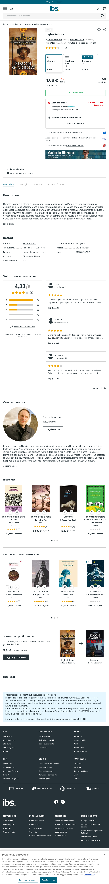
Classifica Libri (9, 740)
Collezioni (43, 747)
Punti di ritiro (8, 821)
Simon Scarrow (54, 39)
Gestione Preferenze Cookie (40, 836)
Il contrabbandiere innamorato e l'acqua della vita (95, 518)
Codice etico (60, 836)
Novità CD (78, 736)
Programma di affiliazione (65, 824)
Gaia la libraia (9, 832)
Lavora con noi (61, 832)
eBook (5, 751)
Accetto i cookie (48, 880)
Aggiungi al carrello (16, 657)
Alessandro (60, 355)
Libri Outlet (7, 744)
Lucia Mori (50, 43)
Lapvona (68, 517)
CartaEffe (7, 828)
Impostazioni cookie (27, 880)
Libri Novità (7, 736)
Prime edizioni (44, 736)
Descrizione (8, 184)
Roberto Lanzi (77, 39)
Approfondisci (10, 466)
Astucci (77, 778)
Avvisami (77, 92)
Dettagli (23, 184)
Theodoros (13, 591)
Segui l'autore (53, 429)
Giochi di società (46, 771)
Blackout (94, 660)
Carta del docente (36, 821)
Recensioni (38, 184)
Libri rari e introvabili (46, 740)
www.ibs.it (83, 703)
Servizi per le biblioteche (64, 821)
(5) (31, 292)
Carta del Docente (74, 132)
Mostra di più (99, 388)
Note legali (9, 676)
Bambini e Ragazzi (10, 778)
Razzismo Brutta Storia (90, 840)
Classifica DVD (9, 767)
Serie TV (6, 775)
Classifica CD (79, 740)
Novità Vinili (79, 747)
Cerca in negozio (75, 123)
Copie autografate (46, 744)
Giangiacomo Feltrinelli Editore (90, 825)
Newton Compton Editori (80, 43)
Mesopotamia (68, 591)
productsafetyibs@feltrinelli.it (71, 719)
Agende (77, 767)
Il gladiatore (67, 660)
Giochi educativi (45, 767)
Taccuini (77, 764)
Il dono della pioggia (41, 517)
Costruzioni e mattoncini (49, 764)
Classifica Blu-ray (10, 771)
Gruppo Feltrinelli (88, 821)
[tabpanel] (22, 51)
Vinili (76, 744)
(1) (38, 305)
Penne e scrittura (81, 771)
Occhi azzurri (95, 591)
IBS (55, 85)
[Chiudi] (105, 854)
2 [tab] (54, 618)
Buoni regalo (8, 824)
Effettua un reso (35, 828)
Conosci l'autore (56, 184)
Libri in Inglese (8, 747)
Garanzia (33, 832)
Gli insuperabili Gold (32, 256)
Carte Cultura (34, 824)
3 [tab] (57, 618)
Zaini (76, 775)
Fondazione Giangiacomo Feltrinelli (92, 831)
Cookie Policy (89, 874)
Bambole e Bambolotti (48, 775)
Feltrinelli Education (89, 837)
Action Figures (44, 778)
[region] (54, 867)
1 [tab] (22, 73)
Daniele (58, 319)
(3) (38, 300)
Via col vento (41, 591)
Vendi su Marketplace (64, 828)
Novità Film (7, 764)
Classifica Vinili (80, 751)
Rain (56, 284)
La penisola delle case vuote (13, 518)
